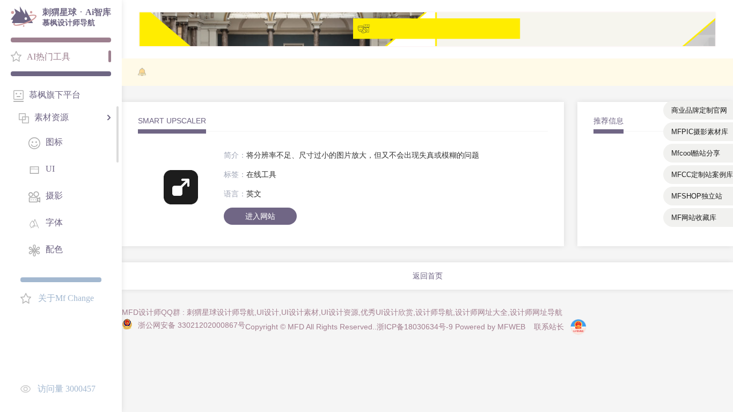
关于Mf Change (66, 298)
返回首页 (428, 275)
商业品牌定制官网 (699, 110)
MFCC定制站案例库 (702, 175)
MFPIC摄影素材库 (699, 132)
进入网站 (260, 216)
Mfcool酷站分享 (695, 153)
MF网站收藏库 (693, 218)
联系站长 (549, 326)
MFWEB (511, 326)
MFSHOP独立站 (696, 196)
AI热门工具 (48, 56)
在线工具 (261, 174)
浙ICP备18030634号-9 (415, 326)
